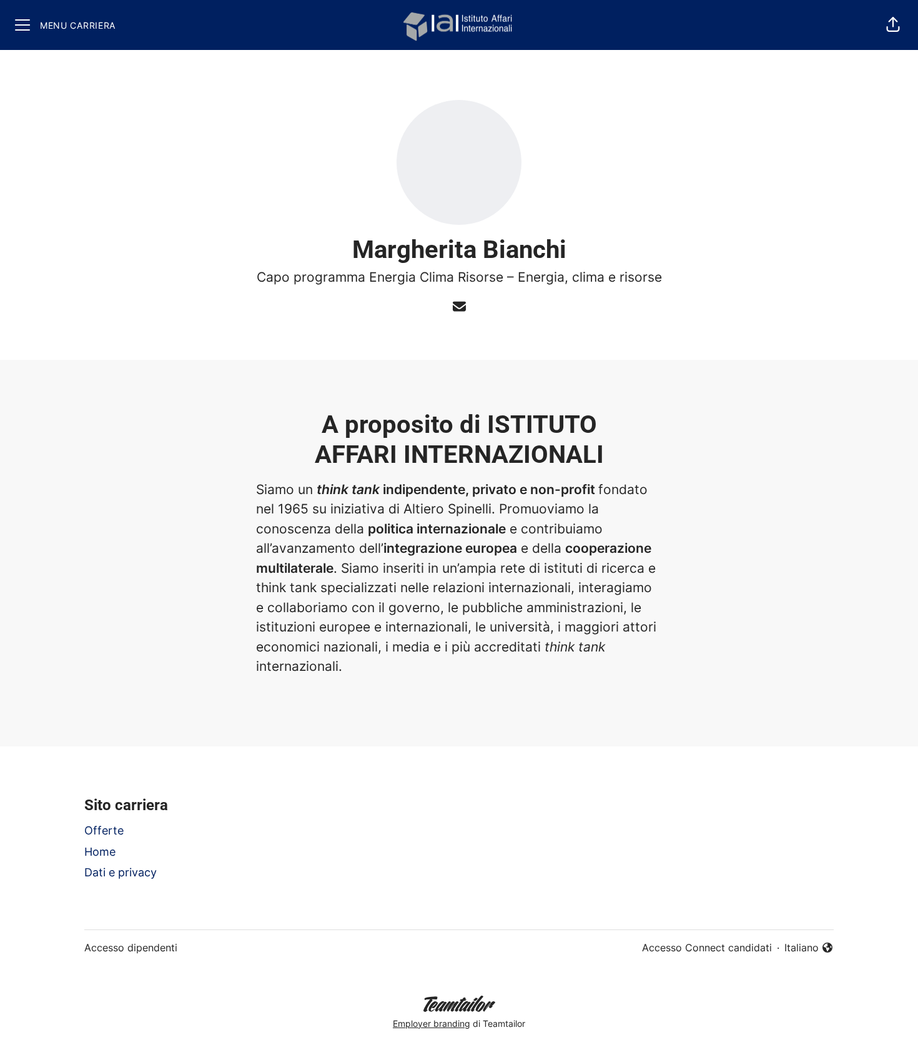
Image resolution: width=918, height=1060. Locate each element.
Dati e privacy (120, 872)
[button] (893, 24)
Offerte (104, 830)
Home (100, 851)
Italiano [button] (809, 948)
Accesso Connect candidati (707, 947)
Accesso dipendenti (130, 947)
